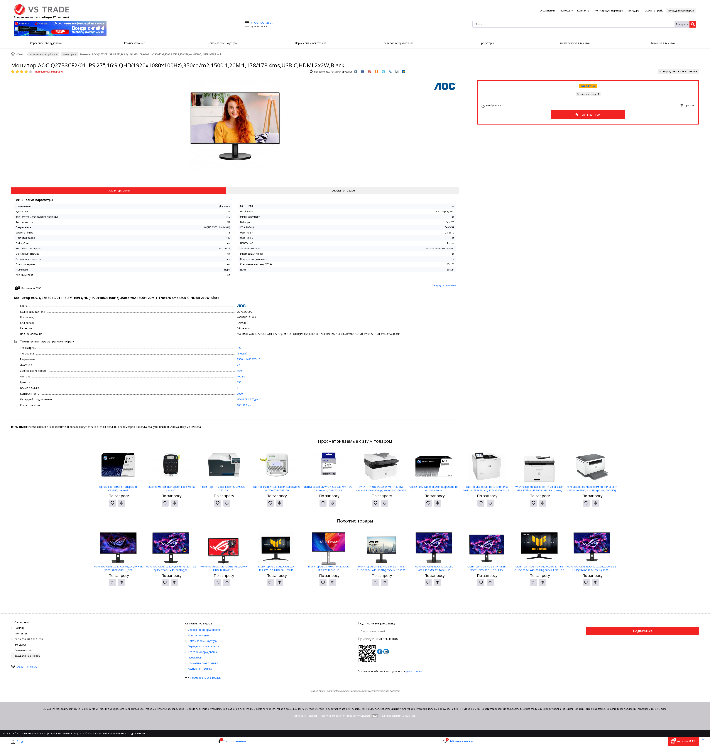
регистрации (414, 671)
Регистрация (588, 114)
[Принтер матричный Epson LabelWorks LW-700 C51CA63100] (276, 466)
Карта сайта (300, 715)
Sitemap (313, 715)
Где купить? (588, 85)
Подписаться (642, 631)
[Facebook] (380, 651)
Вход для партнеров (681, 10)
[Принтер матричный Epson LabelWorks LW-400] (170, 466)
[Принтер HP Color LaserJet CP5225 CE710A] (223, 466)
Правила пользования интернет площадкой (345, 715)
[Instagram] (386, 651)
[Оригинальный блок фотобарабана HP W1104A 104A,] (434, 466)
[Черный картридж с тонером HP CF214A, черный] (118, 466)
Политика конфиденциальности (398, 715)
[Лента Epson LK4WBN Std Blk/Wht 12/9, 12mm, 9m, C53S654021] (328, 466)
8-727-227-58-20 (262, 23)
